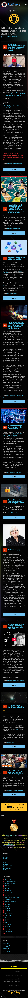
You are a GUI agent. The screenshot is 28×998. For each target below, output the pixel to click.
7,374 (5, 807)
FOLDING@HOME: (6, 982)
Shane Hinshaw (8, 912)
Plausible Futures (7, 950)
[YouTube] (17, 992)
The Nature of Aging (14, 550)
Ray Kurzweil (6, 862)
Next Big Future (6, 948)
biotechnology (16, 837)
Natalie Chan (8, 915)
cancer (6, 838)
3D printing (5, 857)
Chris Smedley (8, 931)
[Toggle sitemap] (23, 5)
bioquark (5, 837)
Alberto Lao (7, 910)
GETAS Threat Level (14, 966)
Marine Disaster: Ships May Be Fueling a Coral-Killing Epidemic (15, 427)
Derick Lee (7, 908)
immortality (5, 842)
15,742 (9, 809)
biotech (10, 837)
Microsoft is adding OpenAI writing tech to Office (16, 259)
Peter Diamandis (7, 860)
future (25, 838)
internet (14, 229)
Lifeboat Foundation (11, 990)
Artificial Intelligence (19, 835)
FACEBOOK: (5, 971)
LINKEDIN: (6, 974)
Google (8, 840)
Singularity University (8, 865)
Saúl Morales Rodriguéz (11, 395)
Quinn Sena (9, 742)
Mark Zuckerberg (7, 868)
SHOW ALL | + (5, 933)
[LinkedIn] (14, 992)
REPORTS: (16, 980)
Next (16, 809)
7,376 (14, 807)
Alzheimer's (8, 835)
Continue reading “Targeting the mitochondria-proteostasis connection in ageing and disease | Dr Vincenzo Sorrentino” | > (13, 157)
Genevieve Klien (8, 879)
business (14, 681)
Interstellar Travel (11, 842)
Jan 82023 (5, 47)
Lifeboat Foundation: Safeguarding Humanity (10, 4)
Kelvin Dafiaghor (9, 163)
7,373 (23, 805)
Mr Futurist (5, 946)
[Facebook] (9, 992)
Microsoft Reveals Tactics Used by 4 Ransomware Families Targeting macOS (16, 501)
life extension (19, 610)
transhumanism (17, 847)
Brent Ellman (8, 921)
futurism (5, 840)
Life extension (22, 842)
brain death (3, 838)
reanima (22, 844)
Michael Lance (8, 924)
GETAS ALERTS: (17, 974)
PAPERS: (16, 984)
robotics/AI (18, 229)
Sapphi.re (23, 990)
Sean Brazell (8, 917)
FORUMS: (10, 986)
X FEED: (6, 976)
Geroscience (6, 943)
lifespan (6, 844)
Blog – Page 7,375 (14, 10)
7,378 (21, 807)
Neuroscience (17, 844)
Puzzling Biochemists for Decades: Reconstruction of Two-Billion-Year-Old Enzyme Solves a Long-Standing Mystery (16, 325)
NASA (14, 844)
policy (22, 790)
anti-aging (13, 835)
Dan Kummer (8, 899)
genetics (4, 397)
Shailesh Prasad (9, 888)
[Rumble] (19, 992)
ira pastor (16, 842)
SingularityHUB (6, 951)
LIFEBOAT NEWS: (17, 971)
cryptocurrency (10, 838)
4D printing (5, 858)
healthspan (16, 840)
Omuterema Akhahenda (10, 901)
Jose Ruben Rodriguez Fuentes (12, 897)
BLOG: (16, 976)
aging (3, 835)
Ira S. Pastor (8, 929)
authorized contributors (12, 37)
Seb (6, 922)
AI (5, 835)
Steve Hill (7, 919)
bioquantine (24, 835)
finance (18, 681)
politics (20, 844)
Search (25, 817)
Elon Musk (5, 864)
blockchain (24, 837)
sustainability (22, 681)
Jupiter (17, 729)
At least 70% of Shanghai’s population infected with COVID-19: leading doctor (16, 772)
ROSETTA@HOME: (6, 984)
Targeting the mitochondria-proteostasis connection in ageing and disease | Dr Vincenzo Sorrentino (16, 47)
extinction (22, 838)
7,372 (19, 805)
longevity (10, 844)
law (20, 163)
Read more (14, 169)
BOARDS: (16, 978)
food (22, 395)
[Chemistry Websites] (14, 826)
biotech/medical (16, 163)
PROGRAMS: (17, 982)
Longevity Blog (6, 945)
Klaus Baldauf (8, 903)
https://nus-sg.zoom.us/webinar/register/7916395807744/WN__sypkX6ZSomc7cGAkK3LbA (14, 94)
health (11, 840)
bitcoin (20, 837)
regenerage (6, 846)
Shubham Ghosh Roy (10, 790)
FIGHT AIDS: (7, 980)
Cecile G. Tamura (9, 904)
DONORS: (9, 978)
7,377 (18, 807)
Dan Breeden (8, 887)
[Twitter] (12, 992)
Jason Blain (7, 926)
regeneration (12, 846)
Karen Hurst (7, 896)
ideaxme (23, 840)
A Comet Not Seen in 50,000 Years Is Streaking (16, 706)
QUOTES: (16, 986)
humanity (20, 840)
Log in (4, 37)
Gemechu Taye (8, 892)
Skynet (4, 867)
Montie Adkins (8, 928)
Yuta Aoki (7, 906)
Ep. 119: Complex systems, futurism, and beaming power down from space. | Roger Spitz (16, 626)
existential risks (18, 838)
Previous (9, 805)
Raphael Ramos (9, 294)
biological (15, 610)
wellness (22, 847)
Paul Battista (8, 890)
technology (10, 847)
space (13, 742)
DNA (4, 861)
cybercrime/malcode (19, 513)
